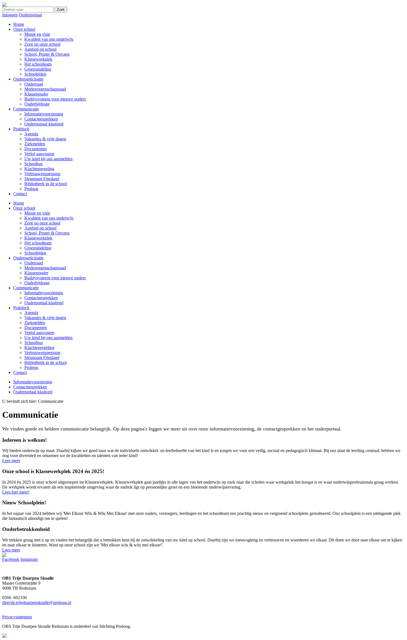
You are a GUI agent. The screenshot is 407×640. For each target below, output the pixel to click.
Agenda (31, 312)
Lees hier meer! (15, 492)
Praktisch (21, 307)
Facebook (10, 559)
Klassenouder (36, 272)
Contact (20, 372)
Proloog (31, 367)
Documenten (35, 327)
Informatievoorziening (43, 292)
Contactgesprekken (41, 297)
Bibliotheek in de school (45, 362)
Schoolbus (33, 342)
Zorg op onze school (42, 223)
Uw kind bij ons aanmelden (48, 337)
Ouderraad (33, 262)
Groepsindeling (37, 248)
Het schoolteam (37, 243)
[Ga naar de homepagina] (4, 5)
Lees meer (11, 460)
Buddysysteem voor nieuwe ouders (55, 277)
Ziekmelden (34, 322)
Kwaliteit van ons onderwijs (48, 218)
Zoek (61, 9)
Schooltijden (35, 253)
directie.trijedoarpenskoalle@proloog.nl (36, 602)
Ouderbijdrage (37, 282)
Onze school (24, 208)
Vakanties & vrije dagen (45, 317)
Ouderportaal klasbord (43, 302)
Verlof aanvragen (39, 332)
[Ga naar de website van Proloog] (4, 636)
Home (18, 203)
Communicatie (26, 287)
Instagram (29, 559)
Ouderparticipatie (28, 258)
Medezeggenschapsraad (45, 267)
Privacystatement (17, 617)
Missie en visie (37, 213)
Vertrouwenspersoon (42, 352)
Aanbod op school (40, 228)
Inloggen (10, 14)
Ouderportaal (30, 14)
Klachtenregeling (39, 347)
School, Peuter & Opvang (46, 233)
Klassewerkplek (38, 238)
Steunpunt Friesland (41, 357)
